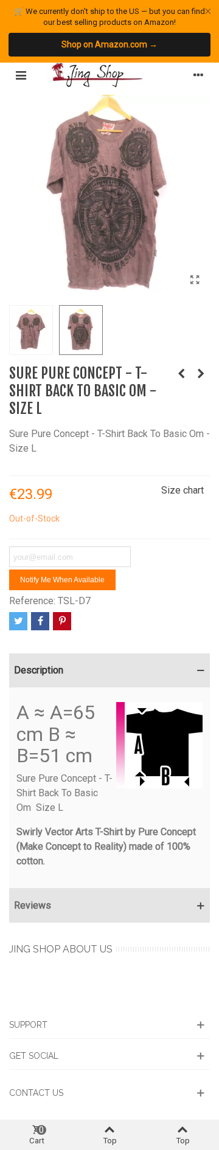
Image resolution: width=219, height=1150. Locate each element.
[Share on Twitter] (18, 621)
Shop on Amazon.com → (109, 44)
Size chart (182, 490)
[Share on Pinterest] (62, 621)
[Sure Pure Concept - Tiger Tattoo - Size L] (201, 374)
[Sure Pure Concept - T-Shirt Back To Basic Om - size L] (195, 280)
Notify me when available (62, 580)
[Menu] (20, 75)
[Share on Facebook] (40, 621)
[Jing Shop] (109, 75)
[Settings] (198, 75)
